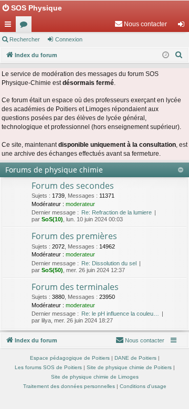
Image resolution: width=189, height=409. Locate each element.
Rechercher (24, 39)
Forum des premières (74, 236)
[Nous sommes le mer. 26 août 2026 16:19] (165, 55)
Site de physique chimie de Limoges (95, 377)
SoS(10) (52, 219)
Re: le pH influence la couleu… (120, 313)
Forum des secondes (73, 185)
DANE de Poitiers (135, 358)
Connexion (68, 39)
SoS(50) (52, 270)
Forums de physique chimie (54, 170)
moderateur (80, 204)
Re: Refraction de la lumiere (116, 212)
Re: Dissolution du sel (108, 263)
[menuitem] (140, 24)
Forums (26, 26)
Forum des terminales (75, 287)
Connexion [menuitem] (183, 26)
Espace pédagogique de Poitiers (70, 358)
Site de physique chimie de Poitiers (129, 367)
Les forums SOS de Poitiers (48, 367)
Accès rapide (10, 26)
